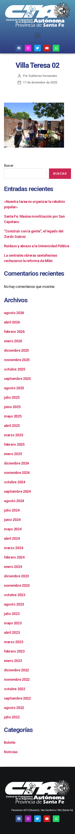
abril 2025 (12, 426)
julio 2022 (11, 717)
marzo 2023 (13, 642)
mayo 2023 (13, 623)
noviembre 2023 (17, 585)
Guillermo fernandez (43, 76)
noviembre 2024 (17, 473)
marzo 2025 (13, 435)
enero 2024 (13, 567)
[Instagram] (28, 48)
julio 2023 (11, 614)
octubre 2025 (14, 369)
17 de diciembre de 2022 (40, 82)
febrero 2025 (14, 444)
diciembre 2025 (16, 350)
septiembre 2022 (17, 698)
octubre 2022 (14, 689)
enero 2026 (13, 341)
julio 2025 (11, 397)
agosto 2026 (14, 313)
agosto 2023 (14, 604)
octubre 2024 (14, 482)
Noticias (11, 752)
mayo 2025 (13, 416)
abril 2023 (12, 632)
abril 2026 (12, 322)
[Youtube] (47, 48)
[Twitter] (37, 48)
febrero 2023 (14, 651)
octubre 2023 (14, 595)
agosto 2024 (14, 501)
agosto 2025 (14, 388)
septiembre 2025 (17, 378)
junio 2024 (12, 520)
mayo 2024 (13, 529)
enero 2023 (13, 661)
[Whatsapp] (56, 48)
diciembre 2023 (16, 576)
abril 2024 (12, 538)
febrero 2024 (14, 557)
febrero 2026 (14, 331)
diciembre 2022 (16, 670)
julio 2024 (11, 510)
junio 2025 (12, 407)
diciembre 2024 (16, 463)
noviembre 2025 (17, 360)
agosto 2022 (14, 708)
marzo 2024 (13, 548)
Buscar (8, 165)
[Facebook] (19, 48)
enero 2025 (13, 454)
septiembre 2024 (17, 491)
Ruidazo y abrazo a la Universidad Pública (36, 246)
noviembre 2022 (17, 679)
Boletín (9, 742)
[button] (37, 35)
